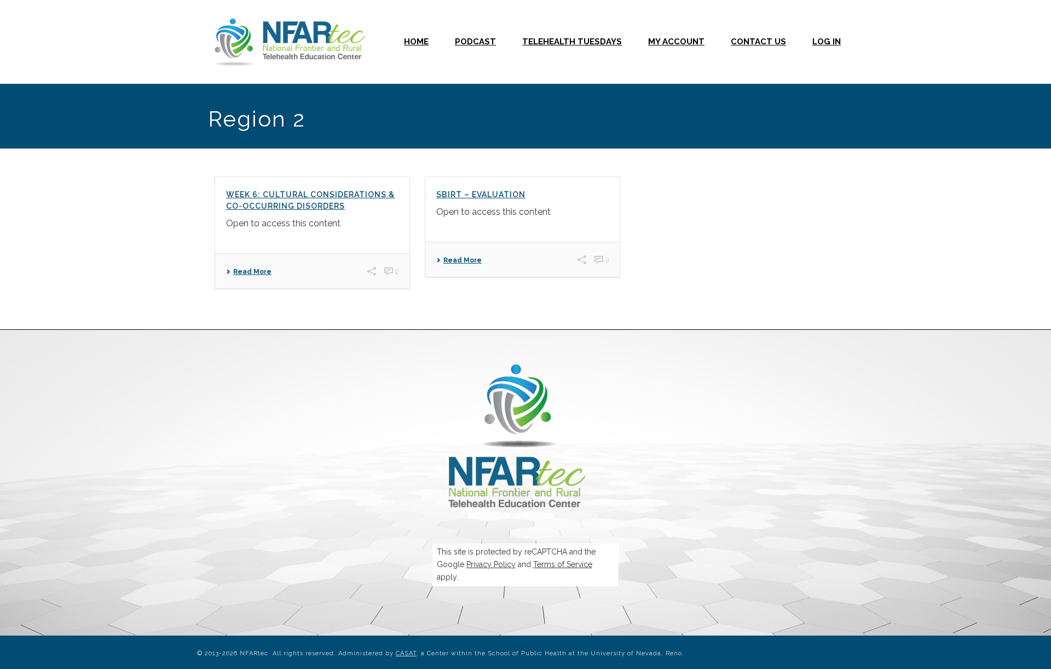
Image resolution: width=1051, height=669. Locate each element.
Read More (252, 271)
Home (416, 42)
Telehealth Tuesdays (572, 42)
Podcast (475, 42)
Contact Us (758, 42)
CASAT (406, 653)
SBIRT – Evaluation (481, 194)
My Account (676, 42)
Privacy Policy (491, 564)
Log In (826, 42)
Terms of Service (562, 564)
